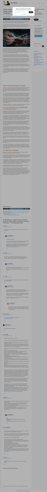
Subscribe (31, 12)
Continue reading (23, 14)
